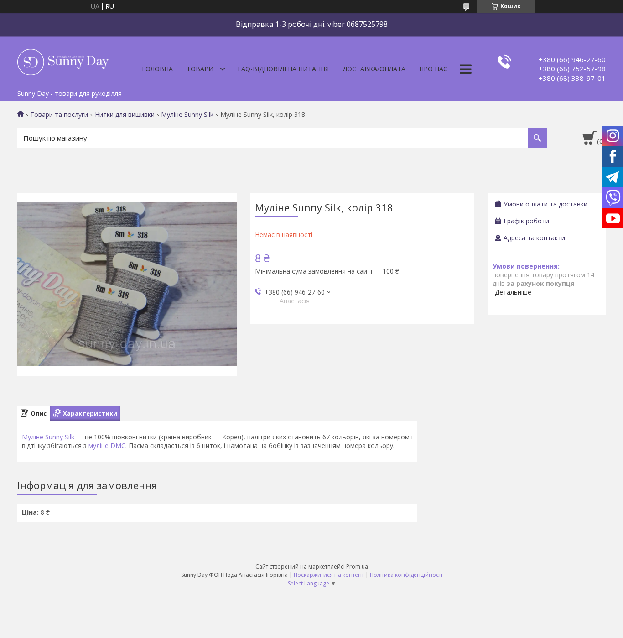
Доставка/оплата (374, 68)
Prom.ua (357, 566)
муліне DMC (106, 445)
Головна (157, 68)
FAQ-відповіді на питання (283, 68)
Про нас (433, 68)
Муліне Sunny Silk (187, 115)
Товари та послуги (59, 115)
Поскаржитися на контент (329, 575)
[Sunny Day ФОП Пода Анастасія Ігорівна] (63, 60)
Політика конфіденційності (406, 575)
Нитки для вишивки (125, 115)
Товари (200, 68)
